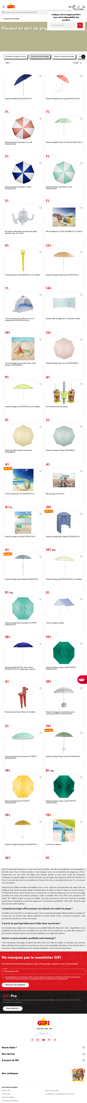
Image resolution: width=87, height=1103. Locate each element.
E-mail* (5, 969)
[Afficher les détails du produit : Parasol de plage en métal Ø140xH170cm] (23, 523)
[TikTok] (55, 1039)
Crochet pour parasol (53, 844)
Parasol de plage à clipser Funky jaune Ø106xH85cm (18, 451)
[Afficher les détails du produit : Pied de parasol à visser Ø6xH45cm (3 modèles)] (23, 261)
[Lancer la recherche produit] (3, 12)
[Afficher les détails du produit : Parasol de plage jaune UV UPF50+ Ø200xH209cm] (23, 786)
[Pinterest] (49, 1039)
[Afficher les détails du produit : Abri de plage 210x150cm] (63, 480)
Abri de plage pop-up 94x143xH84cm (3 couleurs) (64, 231)
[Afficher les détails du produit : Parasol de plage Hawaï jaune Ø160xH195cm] (23, 830)
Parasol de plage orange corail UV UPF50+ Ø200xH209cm (61, 802)
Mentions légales (8, 1097)
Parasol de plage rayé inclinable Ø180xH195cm (22, 579)
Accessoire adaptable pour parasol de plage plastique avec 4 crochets (21, 232)
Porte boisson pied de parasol (57, 407)
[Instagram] (38, 1039)
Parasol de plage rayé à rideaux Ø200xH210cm (63, 537)
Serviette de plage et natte (15, 56)
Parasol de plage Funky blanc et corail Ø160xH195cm (18, 143)
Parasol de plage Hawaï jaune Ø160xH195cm (21, 844)
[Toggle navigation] (3, 7)
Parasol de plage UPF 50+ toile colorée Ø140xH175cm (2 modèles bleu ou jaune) (20, 668)
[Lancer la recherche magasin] (80, 25)
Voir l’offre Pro (13, 1009)
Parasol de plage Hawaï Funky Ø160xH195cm (62, 275)
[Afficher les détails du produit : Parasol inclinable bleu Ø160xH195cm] (23, 85)
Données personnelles (10, 1101)
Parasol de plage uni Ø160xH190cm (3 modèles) (22, 407)
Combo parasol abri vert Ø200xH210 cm (19, 494)
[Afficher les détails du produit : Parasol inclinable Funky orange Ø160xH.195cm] (63, 85)
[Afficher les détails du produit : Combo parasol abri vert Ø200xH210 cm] (23, 480)
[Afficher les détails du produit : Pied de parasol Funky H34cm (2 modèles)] (23, 697)
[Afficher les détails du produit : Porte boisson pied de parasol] (63, 393)
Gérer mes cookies (52, 1091)
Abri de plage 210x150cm (55, 494)
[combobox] (43, 12)
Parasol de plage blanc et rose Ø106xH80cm (62, 363)
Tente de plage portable (55, 623)
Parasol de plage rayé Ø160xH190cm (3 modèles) (64, 579)
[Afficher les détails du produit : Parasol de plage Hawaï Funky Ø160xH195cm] (63, 261)
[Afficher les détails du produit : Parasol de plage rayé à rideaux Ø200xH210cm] (63, 523)
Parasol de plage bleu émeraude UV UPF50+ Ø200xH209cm (21, 757)
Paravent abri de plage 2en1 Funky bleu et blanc (63, 319)
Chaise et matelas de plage (64, 56)
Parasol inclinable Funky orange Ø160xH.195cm (63, 99)
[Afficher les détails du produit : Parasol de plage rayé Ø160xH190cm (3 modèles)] (63, 565)
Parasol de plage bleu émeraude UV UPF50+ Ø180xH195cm (21, 624)
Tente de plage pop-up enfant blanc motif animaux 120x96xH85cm (20, 364)
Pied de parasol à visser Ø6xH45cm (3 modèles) (22, 275)
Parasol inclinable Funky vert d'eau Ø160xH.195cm (64, 142)
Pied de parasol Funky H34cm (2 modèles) (20, 712)
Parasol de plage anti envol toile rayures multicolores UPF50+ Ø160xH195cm (60, 713)
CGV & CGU (6, 1094)
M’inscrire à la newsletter (15, 985)
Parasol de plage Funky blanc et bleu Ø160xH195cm (18, 188)
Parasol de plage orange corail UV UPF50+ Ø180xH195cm (61, 668)
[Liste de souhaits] (40, 76)
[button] (73, 6)
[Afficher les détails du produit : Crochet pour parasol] (63, 830)
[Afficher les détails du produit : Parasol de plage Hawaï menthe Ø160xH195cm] (63, 742)
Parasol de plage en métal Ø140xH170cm (20, 537)
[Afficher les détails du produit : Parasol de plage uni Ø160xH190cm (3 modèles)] (23, 393)
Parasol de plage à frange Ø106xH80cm (60, 450)
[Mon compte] (78, 6)
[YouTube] (43, 1039)
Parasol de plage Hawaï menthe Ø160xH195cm (63, 756)
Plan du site (6, 1091)
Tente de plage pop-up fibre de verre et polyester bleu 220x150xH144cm (19, 319)
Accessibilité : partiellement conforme (59, 1094)
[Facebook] (32, 1039)
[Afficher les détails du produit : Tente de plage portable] (63, 608)
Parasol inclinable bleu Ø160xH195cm (18, 99)
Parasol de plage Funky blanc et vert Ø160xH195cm (59, 188)
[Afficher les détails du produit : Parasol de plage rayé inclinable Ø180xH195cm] (23, 565)
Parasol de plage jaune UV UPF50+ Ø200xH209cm (17, 802)
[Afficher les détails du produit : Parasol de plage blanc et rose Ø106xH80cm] (63, 348)
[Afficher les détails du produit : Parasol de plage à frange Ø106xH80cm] (63, 436)
